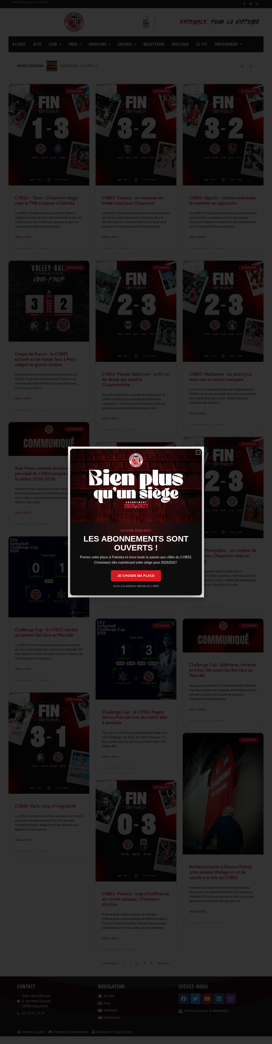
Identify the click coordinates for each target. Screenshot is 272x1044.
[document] (136, 522)
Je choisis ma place (136, 575)
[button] (198, 452)
